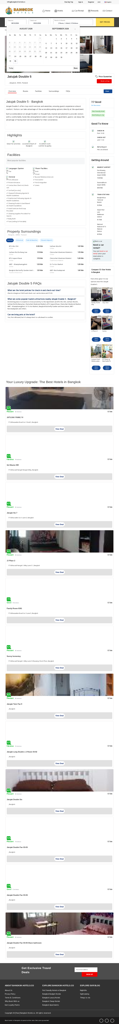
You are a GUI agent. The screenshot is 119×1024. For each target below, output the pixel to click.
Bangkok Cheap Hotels (51, 1001)
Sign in (80, 2)
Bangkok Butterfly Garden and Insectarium (54, 306)
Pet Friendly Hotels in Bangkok (54, 990)
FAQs (68, 91)
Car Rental (79, 11)
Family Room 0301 (14, 608)
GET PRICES (105, 22)
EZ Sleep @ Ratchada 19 (106, 360)
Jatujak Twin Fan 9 (14, 704)
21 (51, 53)
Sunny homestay (14, 656)
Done (76, 68)
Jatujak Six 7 (12, 513)
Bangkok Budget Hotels (51, 994)
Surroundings (54, 91)
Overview (12, 91)
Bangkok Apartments (50, 1005)
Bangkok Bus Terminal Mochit (101, 200)
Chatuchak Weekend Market (70, 304)
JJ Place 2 (11, 561)
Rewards (94, 11)
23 (61, 53)
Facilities (38, 91)
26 (25, 56)
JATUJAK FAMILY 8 (15, 417)
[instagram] (112, 1020)
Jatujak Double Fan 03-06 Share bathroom (24, 943)
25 (20, 56)
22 (56, 53)
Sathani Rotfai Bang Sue (16, 304)
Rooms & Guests (60, 20)
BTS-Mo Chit (61, 302)
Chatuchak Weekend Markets (36, 304)
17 (66, 48)
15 (56, 48)
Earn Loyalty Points (12, 1005)
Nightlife (83, 990)
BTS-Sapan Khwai (53, 304)
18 (71, 48)
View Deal (96, 311)
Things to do (85, 997)
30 (10, 61)
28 (35, 56)
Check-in (10, 20)
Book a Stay (104, 81)
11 (71, 43)
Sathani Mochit (72, 302)
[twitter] (107, 1020)
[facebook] (101, 1020)
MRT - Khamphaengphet (16, 306)
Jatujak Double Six (14, 799)
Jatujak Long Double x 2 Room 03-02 (22, 752)
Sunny (104, 331)
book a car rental (100, 252)
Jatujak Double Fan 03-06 (17, 895)
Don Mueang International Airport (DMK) (101, 173)
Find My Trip (68, 2)
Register (91, 2)
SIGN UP (89, 974)
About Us (8, 990)
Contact (108, 11)
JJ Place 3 (94, 331)
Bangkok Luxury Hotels (51, 997)
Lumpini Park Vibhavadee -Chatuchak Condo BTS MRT (96, 360)
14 (51, 48)
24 (15, 56)
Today (11, 68)
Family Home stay (95, 303)
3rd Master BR (13, 465)
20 (46, 53)
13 (46, 48)
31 (15, 61)
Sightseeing (84, 994)
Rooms (25, 91)
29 (40, 56)
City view (105, 303)
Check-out (33, 20)
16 (61, 48)
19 (76, 48)
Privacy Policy (10, 994)
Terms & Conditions (13, 997)
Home (47, 11)
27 (30, 56)
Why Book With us (12, 1001)
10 (66, 43)
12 (76, 43)
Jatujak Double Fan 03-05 (17, 847)
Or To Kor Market (32, 306)
